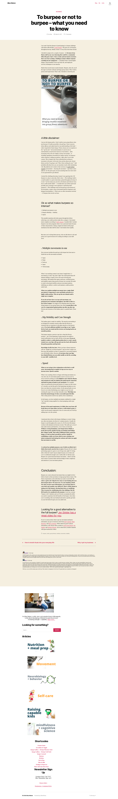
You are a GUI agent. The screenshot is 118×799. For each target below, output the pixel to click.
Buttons (41, 756)
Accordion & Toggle (41, 748)
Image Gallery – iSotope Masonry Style (41, 750)
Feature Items (41, 745)
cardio (48, 533)
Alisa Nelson (11, 3)
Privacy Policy (43, 783)
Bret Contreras (52, 523)
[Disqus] (59, 566)
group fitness (53, 533)
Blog (96, 3)
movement (59, 11)
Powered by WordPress (40, 795)
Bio (99, 3)
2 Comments (68, 34)
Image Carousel (41, 754)
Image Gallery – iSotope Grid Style (41, 752)
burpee (44, 533)
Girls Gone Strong (68, 525)
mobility (58, 533)
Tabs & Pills (41, 762)
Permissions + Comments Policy (43, 786)
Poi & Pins (41, 760)
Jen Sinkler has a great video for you (58, 514)
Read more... (51, 619)
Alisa (51, 34)
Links (103, 3)
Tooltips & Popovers (41, 764)
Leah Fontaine (58, 47)
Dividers (41, 758)
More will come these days (41, 767)
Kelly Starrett (59, 222)
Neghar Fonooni (52, 527)
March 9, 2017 (58, 34)
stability (68, 533)
